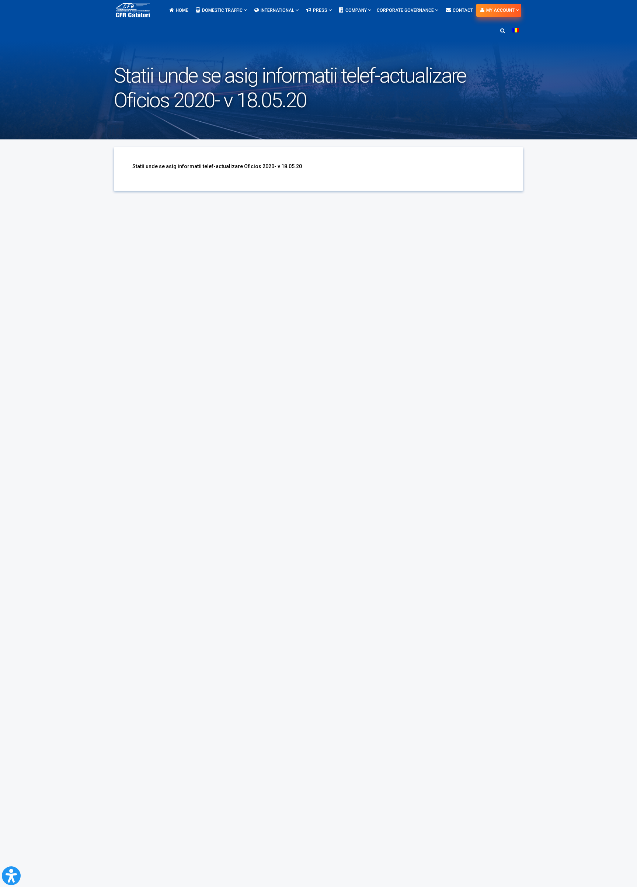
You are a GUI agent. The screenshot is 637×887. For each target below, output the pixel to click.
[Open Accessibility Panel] (11, 875)
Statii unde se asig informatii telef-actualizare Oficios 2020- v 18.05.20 (217, 166)
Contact (463, 10)
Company (356, 10)
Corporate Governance (406, 10)
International (278, 10)
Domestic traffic (223, 10)
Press (320, 10)
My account (501, 10)
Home (182, 10)
